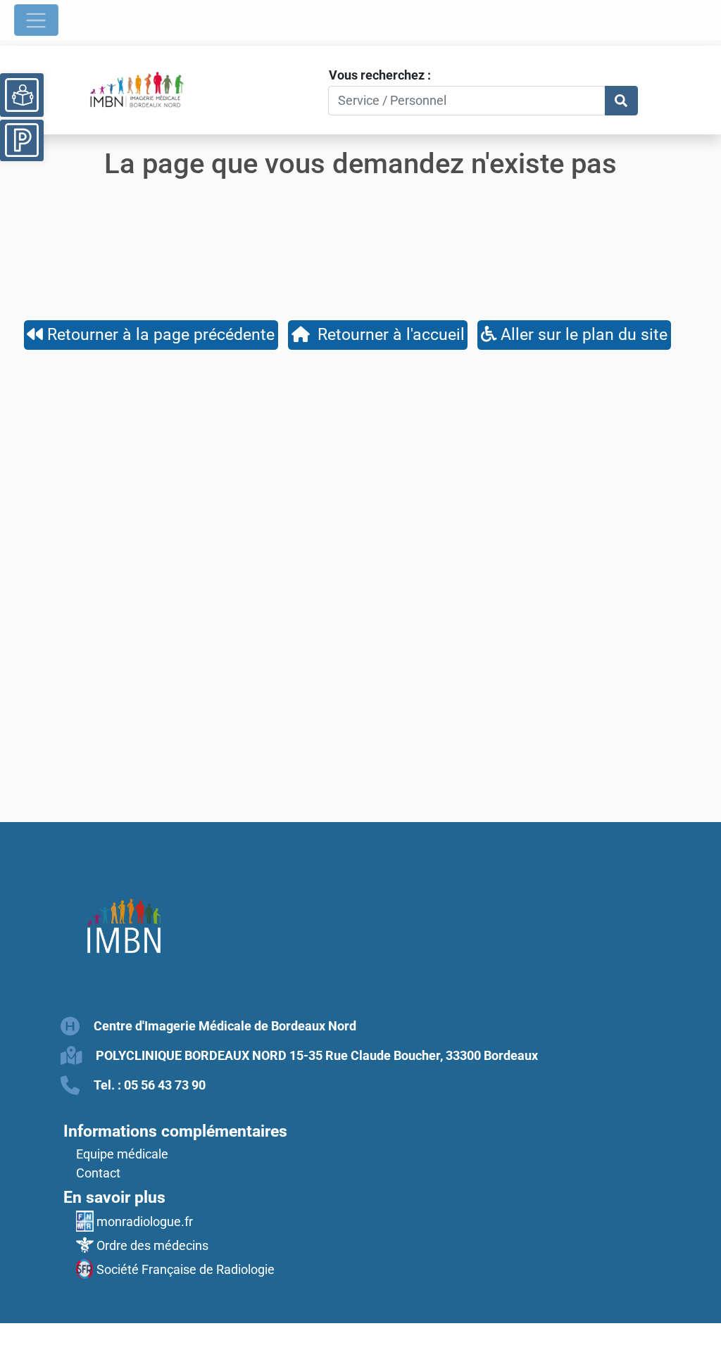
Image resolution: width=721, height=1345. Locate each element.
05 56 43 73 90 (165, 1085)
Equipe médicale (122, 1154)
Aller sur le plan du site (581, 334)
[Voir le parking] (22, 138)
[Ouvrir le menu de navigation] (36, 20)
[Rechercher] (621, 101)
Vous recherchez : (380, 75)
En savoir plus (114, 1197)
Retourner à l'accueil (387, 334)
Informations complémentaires (175, 1131)
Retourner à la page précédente (159, 334)
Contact (98, 1173)
